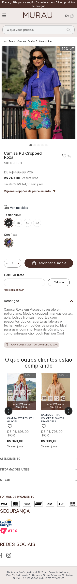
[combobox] (38, 29)
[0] (72, 16)
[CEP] (26, 279)
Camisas (21, 41)
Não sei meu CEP (14, 289)
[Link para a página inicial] (5, 41)
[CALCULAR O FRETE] (59, 282)
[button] (16, 207)
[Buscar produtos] (67, 29)
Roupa (12, 41)
